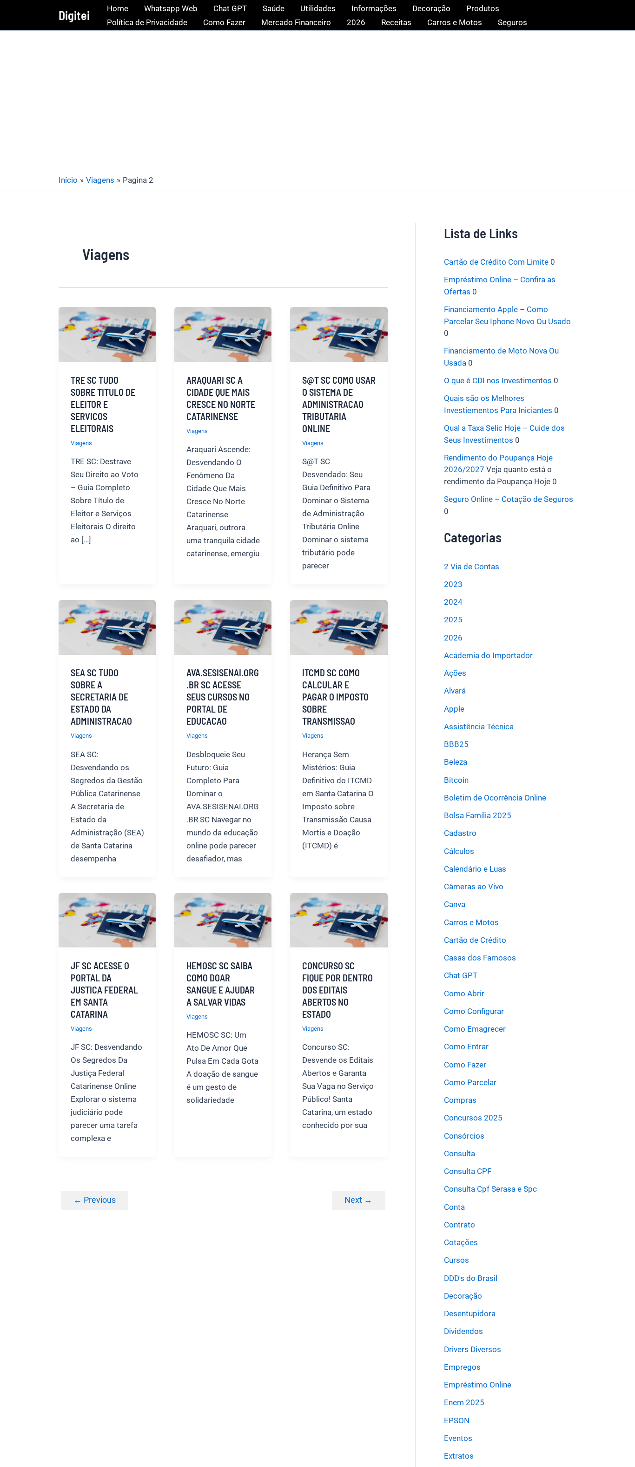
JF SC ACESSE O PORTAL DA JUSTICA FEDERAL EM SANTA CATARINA (104, 990)
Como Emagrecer (475, 1029)
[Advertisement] (317, 100)
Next (358, 1200)
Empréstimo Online (477, 1384)
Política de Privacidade (147, 22)
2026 (356, 22)
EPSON (457, 1420)
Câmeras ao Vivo (473, 886)
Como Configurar (474, 1011)
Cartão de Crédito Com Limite (496, 262)
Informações (374, 8)
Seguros (512, 22)
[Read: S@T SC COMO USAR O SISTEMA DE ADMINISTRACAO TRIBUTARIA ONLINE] (338, 334)
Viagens (81, 443)
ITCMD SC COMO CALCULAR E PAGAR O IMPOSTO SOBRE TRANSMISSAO (335, 697)
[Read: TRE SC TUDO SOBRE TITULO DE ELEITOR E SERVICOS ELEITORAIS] (107, 334)
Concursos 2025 (473, 1117)
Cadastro (460, 833)
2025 (453, 619)
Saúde (273, 8)
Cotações (461, 1242)
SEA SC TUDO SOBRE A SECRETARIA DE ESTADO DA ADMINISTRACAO (101, 697)
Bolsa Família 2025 (477, 815)
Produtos (482, 8)
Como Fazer (224, 22)
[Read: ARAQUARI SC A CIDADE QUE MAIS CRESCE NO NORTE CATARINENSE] (222, 334)
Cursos (456, 1260)
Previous (94, 1200)
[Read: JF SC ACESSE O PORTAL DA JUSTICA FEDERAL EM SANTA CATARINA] (107, 919)
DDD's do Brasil (470, 1278)
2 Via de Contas (471, 566)
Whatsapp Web (171, 8)
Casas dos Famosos (480, 957)
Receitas (396, 22)
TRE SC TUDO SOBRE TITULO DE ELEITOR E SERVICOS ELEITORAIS (103, 404)
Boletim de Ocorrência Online (495, 797)
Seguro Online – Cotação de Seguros (508, 499)
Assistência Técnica (479, 726)
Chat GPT (230, 8)
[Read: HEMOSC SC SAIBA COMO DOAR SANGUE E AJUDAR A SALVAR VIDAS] (222, 919)
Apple (454, 708)
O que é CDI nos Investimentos (498, 380)
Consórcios (464, 1135)
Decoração (431, 8)
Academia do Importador (488, 655)
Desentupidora (470, 1313)
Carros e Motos (454, 22)
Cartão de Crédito (475, 940)
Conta (454, 1207)
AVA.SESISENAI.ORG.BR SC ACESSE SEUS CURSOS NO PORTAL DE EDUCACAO (222, 697)
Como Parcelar (470, 1082)
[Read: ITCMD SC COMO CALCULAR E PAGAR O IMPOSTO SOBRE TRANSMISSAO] (338, 626)
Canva (454, 904)
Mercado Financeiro (296, 22)
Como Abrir (464, 993)
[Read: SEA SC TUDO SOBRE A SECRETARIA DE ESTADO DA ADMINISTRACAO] (107, 626)
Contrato (459, 1224)
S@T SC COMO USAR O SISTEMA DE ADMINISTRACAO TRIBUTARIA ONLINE (339, 404)
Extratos (459, 1455)
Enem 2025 (464, 1402)
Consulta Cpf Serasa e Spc (490, 1189)
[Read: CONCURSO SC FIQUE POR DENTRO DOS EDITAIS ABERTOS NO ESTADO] (338, 919)
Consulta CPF (467, 1171)
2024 (453, 602)
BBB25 (456, 744)
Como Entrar (466, 1046)
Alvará (455, 690)
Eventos (458, 1438)
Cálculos (459, 851)
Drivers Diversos (472, 1349)
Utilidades (318, 8)
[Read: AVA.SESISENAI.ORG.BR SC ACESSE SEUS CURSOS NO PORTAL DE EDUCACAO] (222, 626)
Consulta (459, 1153)
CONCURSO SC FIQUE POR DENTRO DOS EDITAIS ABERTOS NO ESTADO (337, 990)
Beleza (455, 762)
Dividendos (463, 1331)
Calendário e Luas (475, 869)
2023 (453, 584)
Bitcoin (456, 780)
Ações (455, 673)
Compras (460, 1100)
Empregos (462, 1367)
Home (117, 8)
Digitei (74, 15)
